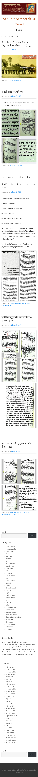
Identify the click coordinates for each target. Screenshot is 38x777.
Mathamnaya (10, 595)
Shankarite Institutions (10, 514)
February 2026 (10, 667)
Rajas (7, 605)
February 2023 (10, 733)
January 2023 (10, 735)
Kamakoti (25, 512)
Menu (20, 30)
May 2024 (9, 701)
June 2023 (9, 723)
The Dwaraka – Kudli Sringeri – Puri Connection (18, 644)
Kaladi (8, 571)
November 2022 (11, 740)
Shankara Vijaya (16, 166)
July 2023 (9, 721)
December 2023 (11, 708)
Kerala (8, 585)
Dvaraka (8, 559)
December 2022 (11, 738)
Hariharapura (10, 564)
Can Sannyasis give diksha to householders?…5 (18, 649)
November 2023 (11, 711)
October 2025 (10, 677)
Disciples (9, 556)
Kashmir (8, 583)
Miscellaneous (11, 598)
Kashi (7, 578)
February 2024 (10, 706)
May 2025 (9, 682)
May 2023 (9, 725)
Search (4, 532)
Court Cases (10, 551)
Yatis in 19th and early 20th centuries (14, 642)
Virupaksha (9, 629)
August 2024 (10, 696)
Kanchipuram (10, 576)
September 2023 (11, 716)
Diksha (8, 554)
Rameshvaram (11, 607)
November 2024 (11, 691)
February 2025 (10, 684)
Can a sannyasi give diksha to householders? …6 (18, 647)
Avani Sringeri (10, 547)
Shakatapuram (11, 612)
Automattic (18, 773)
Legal (7, 593)
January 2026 (10, 669)
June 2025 (9, 679)
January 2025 (10, 686)
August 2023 (10, 718)
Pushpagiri (9, 602)
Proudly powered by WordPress (12, 770)
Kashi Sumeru (10, 581)
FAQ (7, 561)
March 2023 (10, 730)
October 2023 (10, 713)
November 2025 (11, 674)
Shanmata (9, 619)
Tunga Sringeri (16, 432)
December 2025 (11, 672)
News (7, 600)
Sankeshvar (10, 610)
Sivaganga (9, 622)
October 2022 (10, 742)
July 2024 (9, 699)
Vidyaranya (9, 627)
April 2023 (9, 728)
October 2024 (10, 694)
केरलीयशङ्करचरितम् (12, 92)
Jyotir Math (9, 568)
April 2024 (9, 704)
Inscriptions (10, 566)
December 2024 (11, 689)
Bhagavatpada (15, 80)
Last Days (9, 590)
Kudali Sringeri (15, 304)
